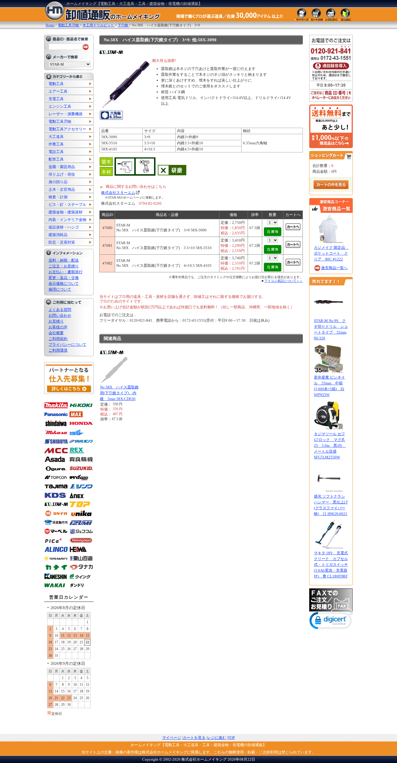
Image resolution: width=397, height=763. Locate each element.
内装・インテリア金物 (67, 219)
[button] (331, 621)
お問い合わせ (60, 315)
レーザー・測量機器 (66, 114)
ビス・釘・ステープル (67, 204)
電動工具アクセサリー (67, 129)
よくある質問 (60, 309)
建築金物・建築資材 (66, 212)
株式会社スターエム (118, 192)
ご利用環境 (58, 350)
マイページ (171, 737)
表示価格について (64, 283)
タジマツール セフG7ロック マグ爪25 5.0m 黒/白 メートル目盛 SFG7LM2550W (330, 445)
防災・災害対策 (62, 242)
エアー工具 (58, 91)
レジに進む (216, 737)
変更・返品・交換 (64, 278)
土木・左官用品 (62, 189)
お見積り (56, 321)
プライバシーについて (67, 344)
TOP (231, 737)
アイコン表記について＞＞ (283, 280)
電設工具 (56, 152)
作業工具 (56, 144)
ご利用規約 (58, 338)
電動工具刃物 (60, 121)
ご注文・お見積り (64, 266)
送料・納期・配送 (64, 260)
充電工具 (56, 99)
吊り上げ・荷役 (62, 174)
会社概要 (56, 333)
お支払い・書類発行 (66, 272)
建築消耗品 (58, 235)
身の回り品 (58, 182)
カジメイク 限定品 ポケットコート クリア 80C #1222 (331, 253)
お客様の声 (58, 327)
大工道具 (56, 136)
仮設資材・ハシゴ (64, 227)
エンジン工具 (60, 106)
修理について (60, 289)
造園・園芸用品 (62, 167)
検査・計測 (58, 197)
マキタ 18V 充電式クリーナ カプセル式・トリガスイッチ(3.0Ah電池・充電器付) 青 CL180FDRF (331, 564)
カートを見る (194, 737)
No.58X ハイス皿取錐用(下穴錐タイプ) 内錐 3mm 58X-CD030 (119, 393)
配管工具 (56, 159)
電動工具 (56, 84)
